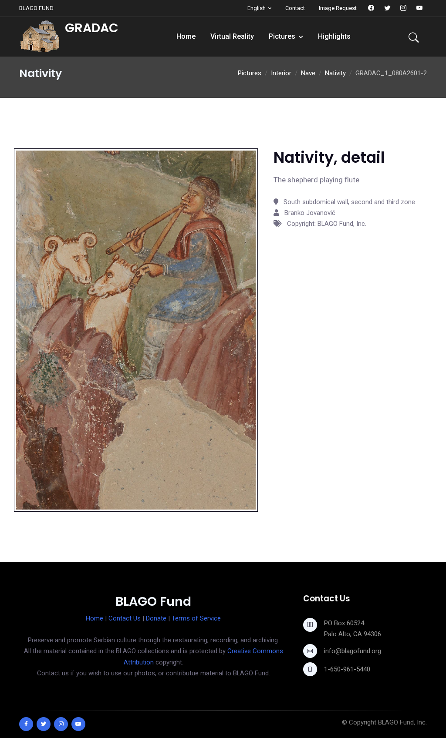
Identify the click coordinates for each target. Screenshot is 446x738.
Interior (281, 73)
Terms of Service (196, 618)
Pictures (282, 36)
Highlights (334, 36)
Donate (156, 618)
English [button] (256, 8)
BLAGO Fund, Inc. (402, 722)
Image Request (338, 8)
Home (186, 36)
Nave (308, 73)
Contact (295, 8)
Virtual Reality (232, 36)
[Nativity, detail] (136, 329)
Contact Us (124, 618)
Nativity (335, 73)
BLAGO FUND (36, 8)
